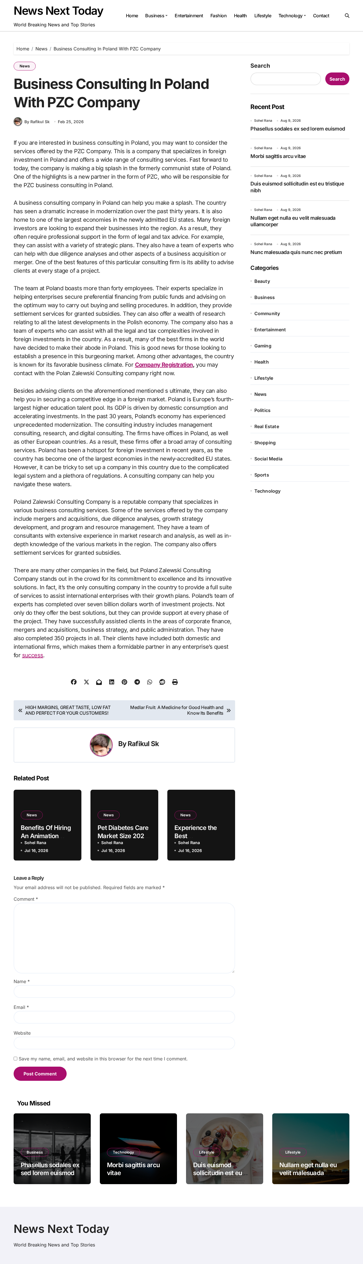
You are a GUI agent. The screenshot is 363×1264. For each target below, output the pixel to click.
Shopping (265, 442)
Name (22, 981)
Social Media (268, 459)
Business (154, 15)
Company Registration (164, 364)
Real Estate (266, 426)
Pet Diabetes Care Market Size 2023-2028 (124, 835)
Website (22, 1033)
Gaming (262, 346)
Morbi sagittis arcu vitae (278, 156)
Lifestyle (262, 15)
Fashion (218, 15)
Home (132, 15)
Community (267, 313)
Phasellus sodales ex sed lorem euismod (297, 129)
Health (240, 15)
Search (260, 65)
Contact (321, 15)
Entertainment (189, 15)
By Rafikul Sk (37, 121)
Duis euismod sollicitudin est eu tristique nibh (217, 1173)
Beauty (262, 281)
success (32, 655)
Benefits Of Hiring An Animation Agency (46, 835)
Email (21, 1007)
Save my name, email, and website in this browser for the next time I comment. (103, 1059)
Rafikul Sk (143, 744)
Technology (290, 15)
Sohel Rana (35, 842)
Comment (26, 899)
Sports (261, 475)
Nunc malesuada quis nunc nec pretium (296, 252)
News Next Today (58, 11)
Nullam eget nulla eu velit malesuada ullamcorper (308, 1173)
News (25, 66)
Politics (262, 410)
